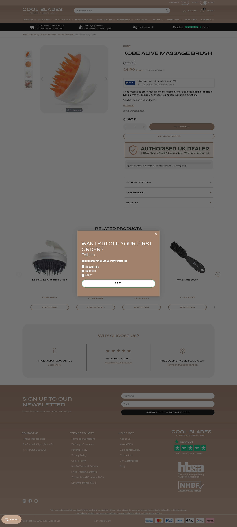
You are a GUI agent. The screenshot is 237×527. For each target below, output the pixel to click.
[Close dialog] (156, 234)
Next (118, 283)
